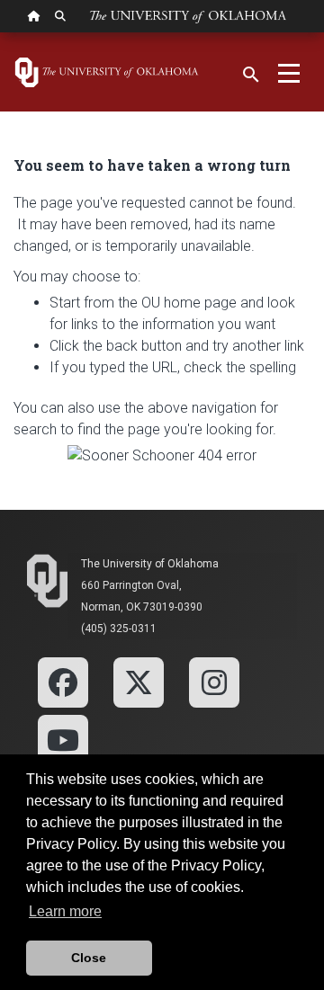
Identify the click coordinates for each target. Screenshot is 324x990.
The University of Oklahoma (150, 563)
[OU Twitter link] (139, 681)
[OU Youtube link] (63, 738)
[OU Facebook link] (63, 681)
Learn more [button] (65, 911)
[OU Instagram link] (214, 681)
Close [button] (88, 957)
